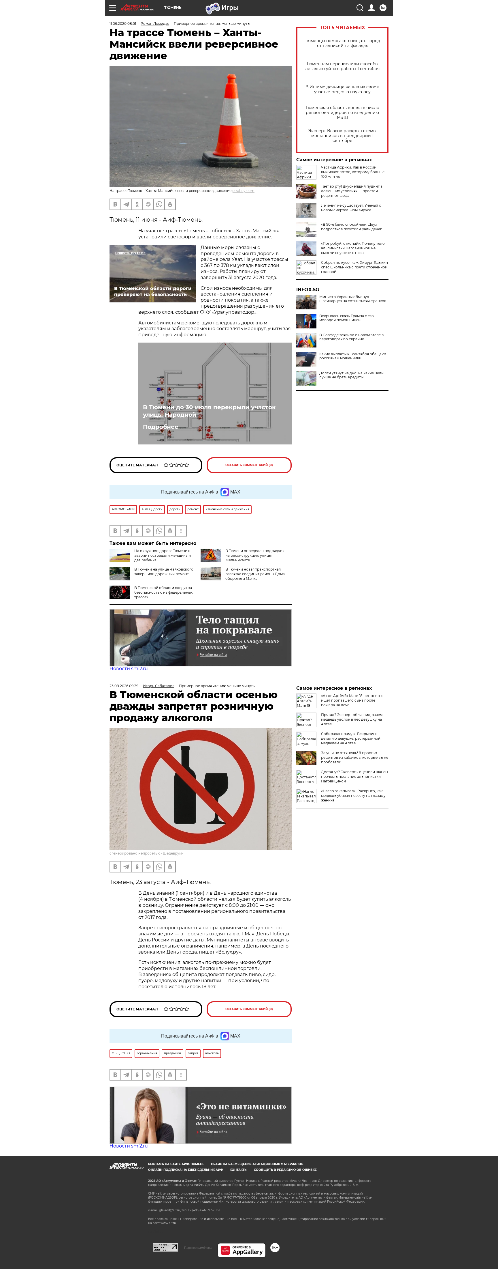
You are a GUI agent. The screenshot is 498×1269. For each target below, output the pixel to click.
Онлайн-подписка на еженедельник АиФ (185, 1170)
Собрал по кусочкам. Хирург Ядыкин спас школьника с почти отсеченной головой (354, 267)
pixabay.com (243, 190)
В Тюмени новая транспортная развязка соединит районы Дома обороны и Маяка (255, 574)
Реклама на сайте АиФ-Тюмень (176, 1164)
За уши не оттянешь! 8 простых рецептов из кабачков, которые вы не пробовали (354, 757)
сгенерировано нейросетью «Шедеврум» (147, 853)
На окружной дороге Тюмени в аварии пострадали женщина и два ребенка (162, 555)
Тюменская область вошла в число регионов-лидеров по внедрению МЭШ (342, 112)
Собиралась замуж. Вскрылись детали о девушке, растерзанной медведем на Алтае (350, 738)
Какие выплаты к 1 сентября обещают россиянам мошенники (352, 356)
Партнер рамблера (198, 1247)
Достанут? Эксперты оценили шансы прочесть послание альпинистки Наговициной (354, 776)
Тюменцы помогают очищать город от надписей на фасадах (342, 43)
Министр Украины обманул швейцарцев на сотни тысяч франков (352, 299)
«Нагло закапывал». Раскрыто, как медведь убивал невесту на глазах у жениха (353, 795)
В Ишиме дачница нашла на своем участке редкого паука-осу (342, 89)
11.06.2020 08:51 (123, 23)
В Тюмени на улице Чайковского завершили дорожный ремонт (163, 571)
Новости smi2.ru (129, 668)
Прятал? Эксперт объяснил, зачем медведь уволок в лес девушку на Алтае (351, 719)
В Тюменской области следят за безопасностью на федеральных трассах (163, 592)
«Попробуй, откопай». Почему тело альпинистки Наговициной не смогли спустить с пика (353, 248)
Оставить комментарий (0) (249, 465)
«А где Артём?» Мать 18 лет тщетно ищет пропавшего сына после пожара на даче (352, 700)
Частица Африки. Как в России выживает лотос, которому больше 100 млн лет (352, 172)
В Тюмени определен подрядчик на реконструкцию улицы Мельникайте (254, 555)
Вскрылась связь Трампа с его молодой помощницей (346, 318)
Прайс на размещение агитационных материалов (257, 1164)
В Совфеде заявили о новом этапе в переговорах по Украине (351, 337)
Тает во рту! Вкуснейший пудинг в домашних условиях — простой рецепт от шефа (351, 191)
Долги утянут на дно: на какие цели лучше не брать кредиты (351, 375)
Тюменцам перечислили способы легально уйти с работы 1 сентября (342, 66)
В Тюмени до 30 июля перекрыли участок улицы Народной (209, 411)
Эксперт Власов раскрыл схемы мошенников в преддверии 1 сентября (342, 135)
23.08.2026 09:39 (124, 686)
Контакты (238, 1170)
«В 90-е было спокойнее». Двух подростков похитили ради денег (351, 226)
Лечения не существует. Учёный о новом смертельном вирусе (351, 207)
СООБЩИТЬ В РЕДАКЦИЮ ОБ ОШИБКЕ (285, 1170)
